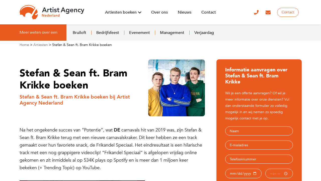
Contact (288, 12)
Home (24, 44)
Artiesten (40, 44)
